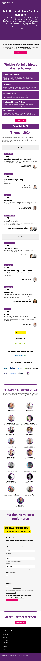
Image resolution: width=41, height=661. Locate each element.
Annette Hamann (11, 481)
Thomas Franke (29, 457)
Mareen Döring (29, 410)
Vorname (8, 555)
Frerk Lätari (30, 470)
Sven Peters (11, 446)
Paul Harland (30, 446)
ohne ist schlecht (8, 553)
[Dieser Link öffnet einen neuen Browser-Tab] (20, 343)
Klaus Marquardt (11, 470)
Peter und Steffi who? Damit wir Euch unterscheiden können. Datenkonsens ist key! (18, 569)
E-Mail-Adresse (9, 547)
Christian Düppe (30, 494)
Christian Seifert (30, 481)
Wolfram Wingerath (29, 423)
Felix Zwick (20, 505)
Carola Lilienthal (11, 457)
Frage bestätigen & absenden (12, 599)
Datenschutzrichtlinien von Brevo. (11, 593)
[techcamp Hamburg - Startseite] (8, 3)
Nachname (8, 563)
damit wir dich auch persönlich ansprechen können (13, 561)
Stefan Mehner (11, 410)
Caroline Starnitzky (11, 494)
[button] (37, 2)
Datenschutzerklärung (17, 588)
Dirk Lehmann (29, 434)
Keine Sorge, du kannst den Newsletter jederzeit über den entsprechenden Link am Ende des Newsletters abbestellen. (18, 580)
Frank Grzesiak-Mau (11, 434)
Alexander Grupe (11, 423)
